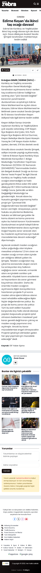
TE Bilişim (26, 570)
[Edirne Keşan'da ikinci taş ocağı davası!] (20, 56)
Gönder (6, 471)
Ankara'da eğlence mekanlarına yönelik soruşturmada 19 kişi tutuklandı (10, 411)
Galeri (19, 548)
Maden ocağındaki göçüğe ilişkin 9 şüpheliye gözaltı (28, 410)
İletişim (20, 550)
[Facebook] (14, 519)
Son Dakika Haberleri (12, 537)
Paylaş (6, 70)
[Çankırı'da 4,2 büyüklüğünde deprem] (11, 423)
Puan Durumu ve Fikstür (13, 532)
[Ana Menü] (38, 4)
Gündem (24, 11)
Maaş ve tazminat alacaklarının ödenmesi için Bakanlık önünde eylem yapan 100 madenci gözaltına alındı (29, 435)
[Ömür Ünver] (7, 359)
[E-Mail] (15, 362)
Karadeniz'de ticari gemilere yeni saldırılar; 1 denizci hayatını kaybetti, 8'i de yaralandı (29, 389)
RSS (6, 563)
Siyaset (34, 11)
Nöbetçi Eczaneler (11, 525)
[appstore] (13, 554)
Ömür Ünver (19, 358)
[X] (18, 519)
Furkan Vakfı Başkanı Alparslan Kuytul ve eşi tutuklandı (10, 388)
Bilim (30, 545)
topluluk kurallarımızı (23, 478)
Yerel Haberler (8, 550)
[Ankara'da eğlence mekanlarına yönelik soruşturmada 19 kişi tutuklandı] (11, 402)
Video (22, 545)
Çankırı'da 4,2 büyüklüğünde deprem (8, 431)
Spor (15, 545)
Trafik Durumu (9, 530)
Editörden (28, 548)
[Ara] (35, 4)
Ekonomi (15, 11)
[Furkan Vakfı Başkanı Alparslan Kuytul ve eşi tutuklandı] (11, 379)
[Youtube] (26, 519)
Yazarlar (5, 11)
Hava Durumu (9, 528)
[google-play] (26, 554)
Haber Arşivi (8, 539)
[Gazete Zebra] (9, 4)
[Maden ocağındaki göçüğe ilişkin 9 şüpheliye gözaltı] (30, 402)
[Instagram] (22, 519)
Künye (29, 550)
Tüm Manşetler (10, 535)
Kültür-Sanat (8, 548)
